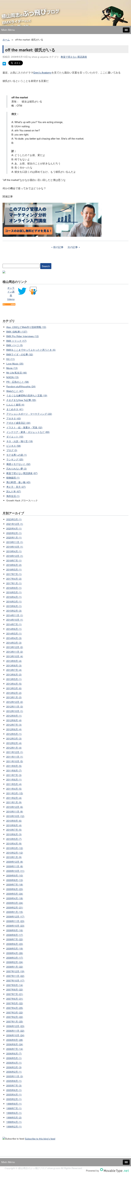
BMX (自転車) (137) (16, 331)
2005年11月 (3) (14, 1076)
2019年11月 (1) (14, 542)
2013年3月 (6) (14, 688)
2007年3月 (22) (14, 1012)
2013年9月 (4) (14, 661)
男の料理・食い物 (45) (18, 482)
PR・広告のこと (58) (17, 381)
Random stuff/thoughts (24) (21, 386)
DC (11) (10, 359)
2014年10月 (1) (14, 619)
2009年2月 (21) (14, 907)
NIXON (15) (12, 377)
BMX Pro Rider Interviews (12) (22, 336)
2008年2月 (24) (14, 962)
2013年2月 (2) (14, 693)
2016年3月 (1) (14, 601)
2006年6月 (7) (14, 1053)
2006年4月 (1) (14, 1062)
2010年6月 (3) (14, 834)
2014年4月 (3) (14, 638)
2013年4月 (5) (14, 683)
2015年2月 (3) (14, 610)
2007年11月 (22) (15, 976)
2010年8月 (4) (14, 825)
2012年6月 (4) (14, 729)
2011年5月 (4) (14, 784)
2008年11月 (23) (15, 921)
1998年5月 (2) (14, 1117)
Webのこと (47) (15, 391)
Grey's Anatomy (42, 72)
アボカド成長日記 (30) (18, 422)
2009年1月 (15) (14, 912)
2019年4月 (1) (14, 551)
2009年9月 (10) (14, 875)
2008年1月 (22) (14, 966)
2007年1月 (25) (14, 1021)
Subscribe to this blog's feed (40, 1138)
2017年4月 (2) (14, 578)
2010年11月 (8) (14, 811)
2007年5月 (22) (14, 1003)
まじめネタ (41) (14, 409)
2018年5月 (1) (14, 569)
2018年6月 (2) (14, 565)
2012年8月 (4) (14, 720)
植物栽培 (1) (13, 477)
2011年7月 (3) (14, 775)
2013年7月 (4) (14, 670)
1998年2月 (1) (14, 1126)
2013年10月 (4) (14, 656)
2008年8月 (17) (14, 935)
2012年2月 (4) (14, 743)
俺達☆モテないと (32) (18, 464)
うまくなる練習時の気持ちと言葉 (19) (26, 395)
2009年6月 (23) (14, 889)
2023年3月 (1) (14, 519)
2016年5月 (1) (14, 592)
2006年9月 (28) (14, 1040)
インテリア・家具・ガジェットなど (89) (28, 432)
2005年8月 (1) (14, 1081)
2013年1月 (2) (14, 697)
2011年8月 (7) (14, 770)
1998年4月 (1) (14, 1122)
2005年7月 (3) (14, 1085)
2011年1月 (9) (14, 802)
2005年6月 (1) (14, 1090)
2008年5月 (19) (14, 948)
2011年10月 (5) (14, 761)
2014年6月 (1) (14, 629)
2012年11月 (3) (14, 706)
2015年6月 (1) (14, 606)
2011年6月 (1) (14, 779)
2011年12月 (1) (14, 752)
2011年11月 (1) (14, 756)
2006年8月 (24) (14, 1044)
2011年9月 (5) (14, 766)
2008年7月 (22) (14, 939)
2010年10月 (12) (15, 816)
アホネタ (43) (13, 418)
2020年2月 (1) (14, 533)
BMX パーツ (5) (14, 345)
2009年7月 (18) (14, 884)
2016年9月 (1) (14, 588)
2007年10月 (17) (15, 980)
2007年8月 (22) (14, 989)
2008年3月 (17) (14, 957)
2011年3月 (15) (14, 793)
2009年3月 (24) (14, 903)
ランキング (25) (14, 459)
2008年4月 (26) (14, 953)
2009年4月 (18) (14, 898)
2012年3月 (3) (14, 738)
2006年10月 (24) (15, 1035)
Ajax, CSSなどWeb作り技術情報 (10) (26, 327)
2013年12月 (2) (14, 647)
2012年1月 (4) (14, 747)
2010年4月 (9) (14, 843)
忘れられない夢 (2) (16, 468)
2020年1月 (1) (14, 537)
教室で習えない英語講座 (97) (22, 473)
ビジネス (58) (13, 445)
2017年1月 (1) (14, 583)
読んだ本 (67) (13, 491)
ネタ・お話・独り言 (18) (19, 441)
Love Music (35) (15, 363)
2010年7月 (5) (14, 829)
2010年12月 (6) (14, 807)
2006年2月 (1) (14, 1071)
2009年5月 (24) (14, 893)
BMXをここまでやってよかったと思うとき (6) (31, 349)
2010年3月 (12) (14, 848)
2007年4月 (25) (14, 1008)
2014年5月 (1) (14, 633)
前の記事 (58, 247)
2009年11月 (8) (14, 866)
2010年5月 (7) (14, 839)
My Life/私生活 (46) (16, 372)
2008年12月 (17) (15, 916)
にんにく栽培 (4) (15, 404)
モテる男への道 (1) (16, 454)
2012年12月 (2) (14, 702)
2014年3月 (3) (14, 642)
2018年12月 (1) (14, 556)
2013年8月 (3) (14, 665)
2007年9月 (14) (14, 985)
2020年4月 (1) (14, 528)
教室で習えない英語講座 (74, 56)
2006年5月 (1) (14, 1058)
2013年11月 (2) (14, 651)
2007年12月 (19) (15, 971)
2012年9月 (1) (14, 715)
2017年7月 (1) (14, 574)
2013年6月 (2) (14, 674)
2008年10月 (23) (15, 925)
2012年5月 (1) (14, 734)
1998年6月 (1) (14, 1113)
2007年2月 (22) (14, 1017)
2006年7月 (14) (14, 1049)
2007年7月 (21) (14, 994)
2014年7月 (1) (14, 624)
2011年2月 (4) (14, 798)
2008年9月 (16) (14, 930)
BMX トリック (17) (16, 340)
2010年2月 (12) (14, 852)
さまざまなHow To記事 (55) (21, 400)
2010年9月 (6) (14, 820)
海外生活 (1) (13, 496)
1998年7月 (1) (14, 1108)
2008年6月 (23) (14, 944)
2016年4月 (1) (14, 597)
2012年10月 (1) (14, 711)
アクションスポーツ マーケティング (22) (29, 413)
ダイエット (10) (14, 436)
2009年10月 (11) (15, 871)
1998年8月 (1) (14, 1103)
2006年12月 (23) (15, 1026)
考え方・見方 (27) (16, 486)
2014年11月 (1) (14, 615)
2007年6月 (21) (14, 998)
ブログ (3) (11, 450)
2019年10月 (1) (14, 546)
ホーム (6, 39)
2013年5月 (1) (14, 679)
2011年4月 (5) (14, 788)
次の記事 (73, 247)
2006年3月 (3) (14, 1067)
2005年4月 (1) (14, 1094)
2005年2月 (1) (14, 1099)
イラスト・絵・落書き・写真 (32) (24, 427)
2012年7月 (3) (14, 724)
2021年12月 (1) (14, 524)
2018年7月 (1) (14, 560)
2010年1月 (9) (14, 857)
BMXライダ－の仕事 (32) (19, 354)
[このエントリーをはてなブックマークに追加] (4, 64)
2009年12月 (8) (14, 861)
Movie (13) (12, 368)
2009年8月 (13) (14, 880)
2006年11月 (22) (15, 1030)
